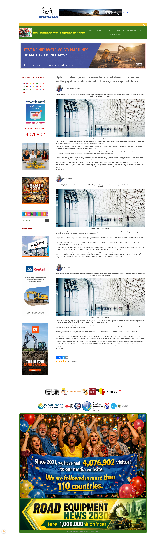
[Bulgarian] (30, 89)
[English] (27, 83)
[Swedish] (33, 86)
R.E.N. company (108, 30)
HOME (91, 30)
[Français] (24, 83)
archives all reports (116, 35)
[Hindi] (24, 89)
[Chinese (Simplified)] (43, 89)
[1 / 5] (57, 361)
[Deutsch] (43, 83)
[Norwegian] (43, 86)
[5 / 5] (66, 361)
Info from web (132, 30)
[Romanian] (37, 86)
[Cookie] (4, 531)
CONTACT (98, 30)
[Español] (30, 83)
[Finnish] (27, 89)
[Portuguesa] (27, 86)
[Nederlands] (24, 86)
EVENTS (141, 30)
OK (47, 220)
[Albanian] (24, 92)
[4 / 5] (63, 361)
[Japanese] (33, 83)
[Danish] (33, 89)
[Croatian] (40, 89)
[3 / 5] (61, 361)
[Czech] (37, 89)
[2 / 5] (59, 361)
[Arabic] (37, 83)
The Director (120, 30)
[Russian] (30, 86)
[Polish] (40, 86)
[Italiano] (40, 83)
